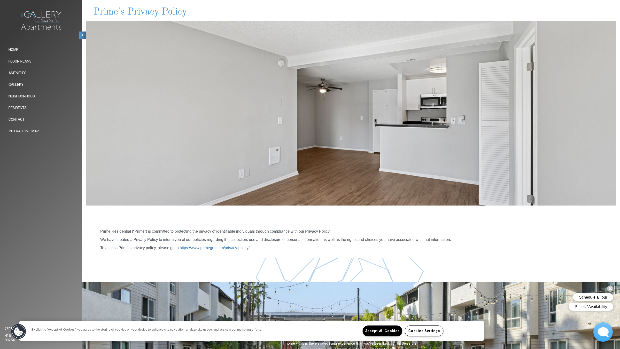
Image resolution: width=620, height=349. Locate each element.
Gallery (15, 84)
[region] (251, 331)
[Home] (41, 21)
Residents (17, 108)
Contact (16, 119)
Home (13, 50)
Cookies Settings (424, 331)
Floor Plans (19, 61)
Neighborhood (21, 96)
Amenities (17, 73)
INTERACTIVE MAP (23, 131)
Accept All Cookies (382, 331)
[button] (18, 331)
